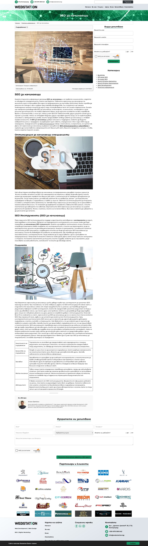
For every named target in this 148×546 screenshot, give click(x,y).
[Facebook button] (77, 527)
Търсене (128, 2)
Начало (48, 525)
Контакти (49, 537)
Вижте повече (32, 543)
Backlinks (101, 75)
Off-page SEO (103, 77)
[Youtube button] (80, 527)
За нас (47, 529)
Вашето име (99, 30)
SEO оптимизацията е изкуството (74, 126)
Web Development (105, 85)
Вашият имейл (100, 37)
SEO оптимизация (47, 124)
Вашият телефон (101, 44)
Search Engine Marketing (107, 81)
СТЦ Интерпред (23, 1)
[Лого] (26, 7)
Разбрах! (133, 543)
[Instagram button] (83, 527)
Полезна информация (30, 85)
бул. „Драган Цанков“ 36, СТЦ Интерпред (120, 526)
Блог (47, 533)
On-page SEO (103, 79)
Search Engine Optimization (108, 83)
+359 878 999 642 (39, 1)
